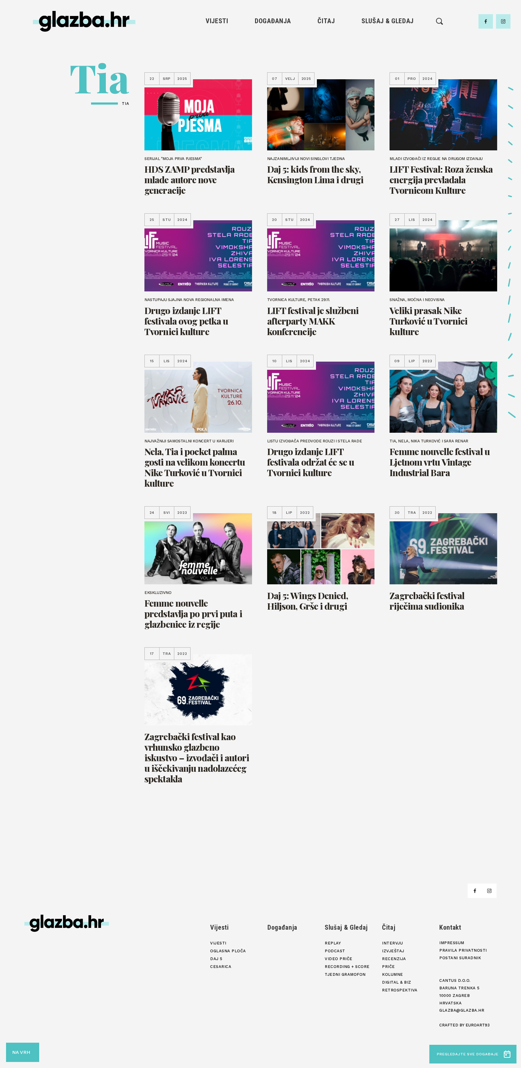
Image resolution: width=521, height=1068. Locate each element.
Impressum (451, 943)
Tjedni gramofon (387, 49)
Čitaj (326, 21)
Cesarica (217, 70)
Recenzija (326, 60)
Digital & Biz (326, 90)
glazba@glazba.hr (461, 1010)
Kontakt (450, 927)
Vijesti (217, 21)
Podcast (387, 60)
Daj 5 (217, 80)
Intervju (326, 39)
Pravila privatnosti (463, 950)
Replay (388, 39)
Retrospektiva (326, 101)
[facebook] (485, 21)
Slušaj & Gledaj (388, 21)
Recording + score (387, 80)
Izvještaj (326, 49)
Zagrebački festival (217, 60)
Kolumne (326, 80)
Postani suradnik (460, 958)
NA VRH (21, 1052)
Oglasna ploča (216, 49)
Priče (326, 70)
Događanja (273, 21)
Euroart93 (478, 1025)
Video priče (387, 70)
